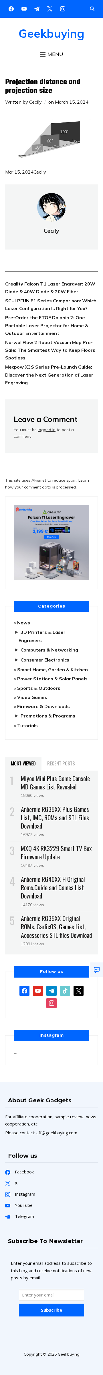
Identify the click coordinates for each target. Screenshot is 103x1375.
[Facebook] (11, 8)
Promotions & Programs (48, 716)
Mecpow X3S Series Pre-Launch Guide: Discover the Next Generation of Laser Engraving (49, 374)
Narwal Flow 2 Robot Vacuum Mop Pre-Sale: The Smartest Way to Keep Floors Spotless (50, 350)
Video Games (32, 697)
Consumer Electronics (45, 660)
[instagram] (63, 8)
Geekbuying (51, 33)
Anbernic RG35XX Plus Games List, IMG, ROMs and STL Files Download (55, 817)
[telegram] (51, 990)
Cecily (35, 102)
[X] (50, 8)
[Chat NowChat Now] (96, 969)
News (23, 623)
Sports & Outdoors (38, 688)
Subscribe (51, 1310)
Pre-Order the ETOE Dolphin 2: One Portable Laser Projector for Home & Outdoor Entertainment (46, 325)
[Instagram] (37, 8)
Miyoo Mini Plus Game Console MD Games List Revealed (55, 782)
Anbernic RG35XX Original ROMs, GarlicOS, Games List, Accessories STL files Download (56, 926)
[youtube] (24, 8)
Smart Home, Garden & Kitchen (52, 669)
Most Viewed (23, 763)
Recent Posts (61, 763)
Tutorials (27, 725)
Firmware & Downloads (43, 706)
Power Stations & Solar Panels (52, 679)
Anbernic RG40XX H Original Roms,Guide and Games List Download (53, 887)
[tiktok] (65, 990)
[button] (51, 54)
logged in (47, 429)
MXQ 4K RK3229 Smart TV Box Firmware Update (56, 852)
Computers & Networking (49, 650)
